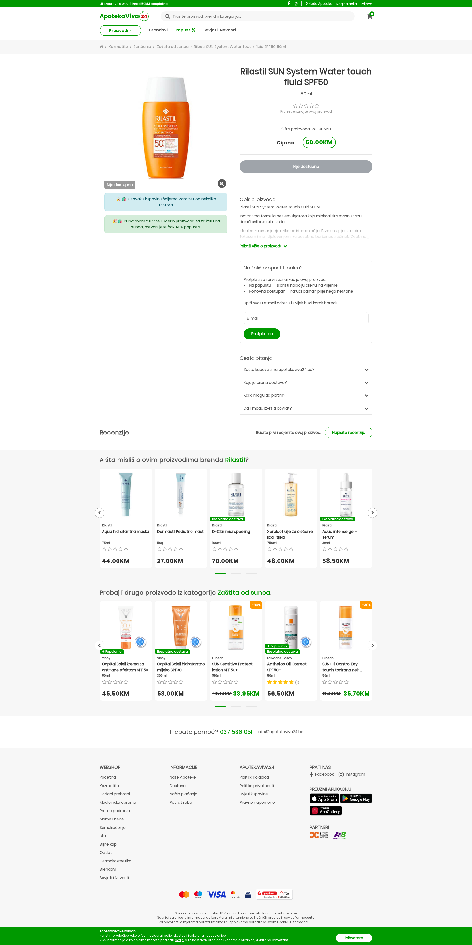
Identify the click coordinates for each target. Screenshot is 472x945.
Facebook (324, 774)
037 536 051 (236, 732)
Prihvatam (354, 937)
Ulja (103, 836)
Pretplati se (262, 334)
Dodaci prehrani (115, 794)
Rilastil (235, 460)
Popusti (184, 30)
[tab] (220, 573)
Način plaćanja (183, 794)
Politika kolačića (254, 777)
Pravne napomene (257, 802)
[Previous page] (99, 513)
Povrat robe (181, 802)
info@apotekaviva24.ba (280, 732)
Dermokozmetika (115, 861)
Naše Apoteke (320, 3)
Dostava (178, 785)
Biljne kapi (108, 844)
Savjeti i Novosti (219, 30)
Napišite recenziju (348, 432)
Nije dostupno (306, 166)
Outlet (106, 852)
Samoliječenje (113, 827)
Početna (108, 777)
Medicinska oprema (118, 802)
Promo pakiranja (115, 811)
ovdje (179, 940)
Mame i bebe (112, 819)
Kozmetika (109, 785)
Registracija (346, 3)
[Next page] (372, 513)
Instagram (355, 774)
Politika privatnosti (257, 785)
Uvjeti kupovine (254, 794)
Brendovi (158, 30)
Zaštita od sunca (244, 592)
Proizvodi (119, 30)
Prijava (366, 3)
